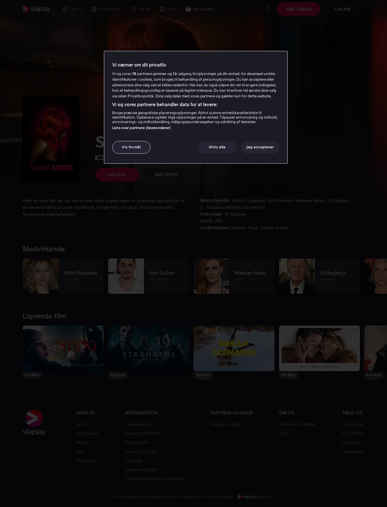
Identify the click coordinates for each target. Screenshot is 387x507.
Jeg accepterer (260, 147)
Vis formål (131, 147)
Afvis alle (217, 147)
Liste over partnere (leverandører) (141, 128)
